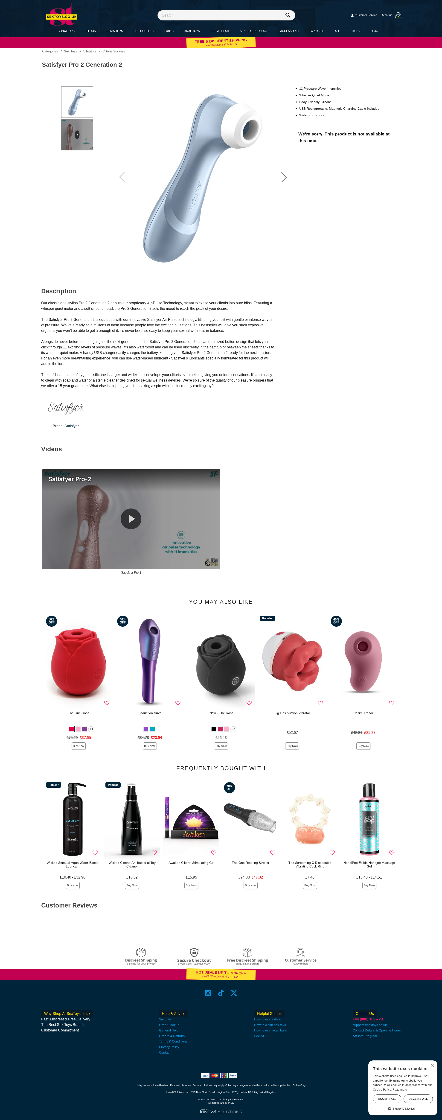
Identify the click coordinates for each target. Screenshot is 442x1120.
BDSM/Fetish (220, 31)
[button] (284, 177)
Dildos (90, 31)
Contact (164, 1052)
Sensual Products (254, 31)
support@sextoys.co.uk (370, 1025)
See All (259, 1036)
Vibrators (67, 31)
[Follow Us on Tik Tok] (221, 993)
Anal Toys (192, 31)
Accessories (290, 31)
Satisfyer (71, 426)
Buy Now (78, 746)
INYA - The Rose (221, 713)
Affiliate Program (365, 1036)
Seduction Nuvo (149, 713)
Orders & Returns (172, 1036)
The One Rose (78, 713)
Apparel (317, 31)
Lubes (169, 31)
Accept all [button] (387, 1098)
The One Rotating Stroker (250, 863)
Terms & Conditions (173, 1041)
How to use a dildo (267, 1019)
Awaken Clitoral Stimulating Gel (191, 863)
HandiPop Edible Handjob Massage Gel (369, 864)
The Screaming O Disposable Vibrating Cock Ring (309, 864)
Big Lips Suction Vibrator (292, 713)
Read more (400, 1089)
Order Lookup (169, 1025)
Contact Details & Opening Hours (377, 1030)
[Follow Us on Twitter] (234, 993)
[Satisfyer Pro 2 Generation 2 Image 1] (203, 177)
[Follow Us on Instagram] (208, 993)
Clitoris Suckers (113, 51)
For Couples (144, 31)
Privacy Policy (169, 1047)
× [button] (432, 1065)
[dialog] (402, 1087)
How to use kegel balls (270, 1030)
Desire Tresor (363, 713)
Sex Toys (70, 51)
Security (165, 1019)
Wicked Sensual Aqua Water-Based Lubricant (73, 864)
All (337, 31)
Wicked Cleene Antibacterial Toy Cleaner (132, 864)
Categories (50, 51)
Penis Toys (115, 31)
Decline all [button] (418, 1098)
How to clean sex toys (270, 1025)
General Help (168, 1030)
